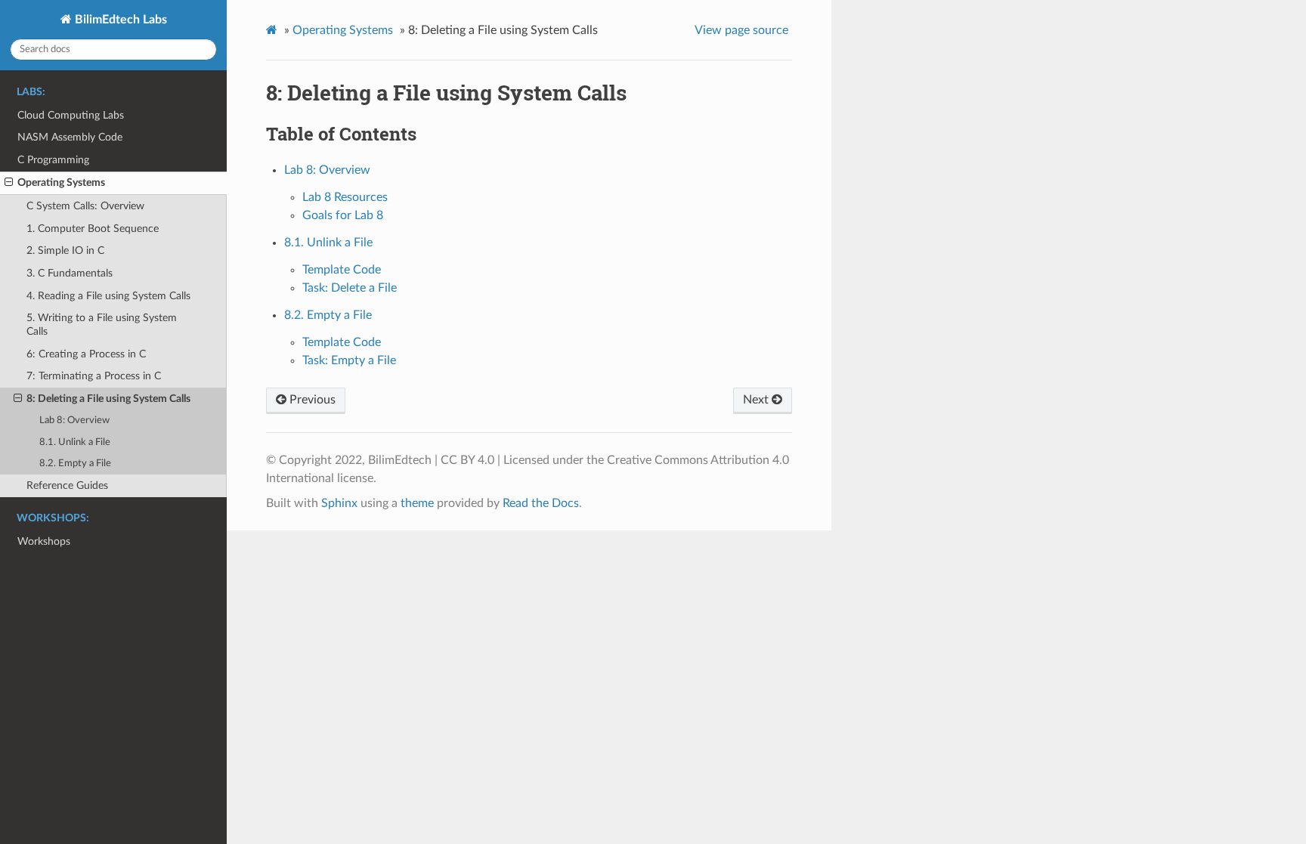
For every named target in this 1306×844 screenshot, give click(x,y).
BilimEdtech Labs (119, 20)
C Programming (53, 159)
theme (417, 503)
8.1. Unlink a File (74, 442)
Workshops (43, 541)
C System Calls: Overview (85, 206)
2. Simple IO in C (65, 250)
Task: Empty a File (349, 360)
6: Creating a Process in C (86, 354)
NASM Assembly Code (69, 137)
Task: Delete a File (349, 288)
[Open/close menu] (9, 183)
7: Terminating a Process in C (93, 376)
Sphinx (339, 503)
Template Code (341, 270)
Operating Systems (61, 182)
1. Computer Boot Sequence (92, 228)
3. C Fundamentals (69, 273)
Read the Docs (541, 503)
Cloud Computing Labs (70, 115)
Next (757, 400)
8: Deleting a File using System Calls (108, 398)
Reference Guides (67, 485)
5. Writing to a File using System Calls (101, 324)
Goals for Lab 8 (342, 215)
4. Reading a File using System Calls (108, 295)
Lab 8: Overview (74, 420)
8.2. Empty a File (75, 463)
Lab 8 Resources (345, 197)
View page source (741, 30)
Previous (311, 400)
